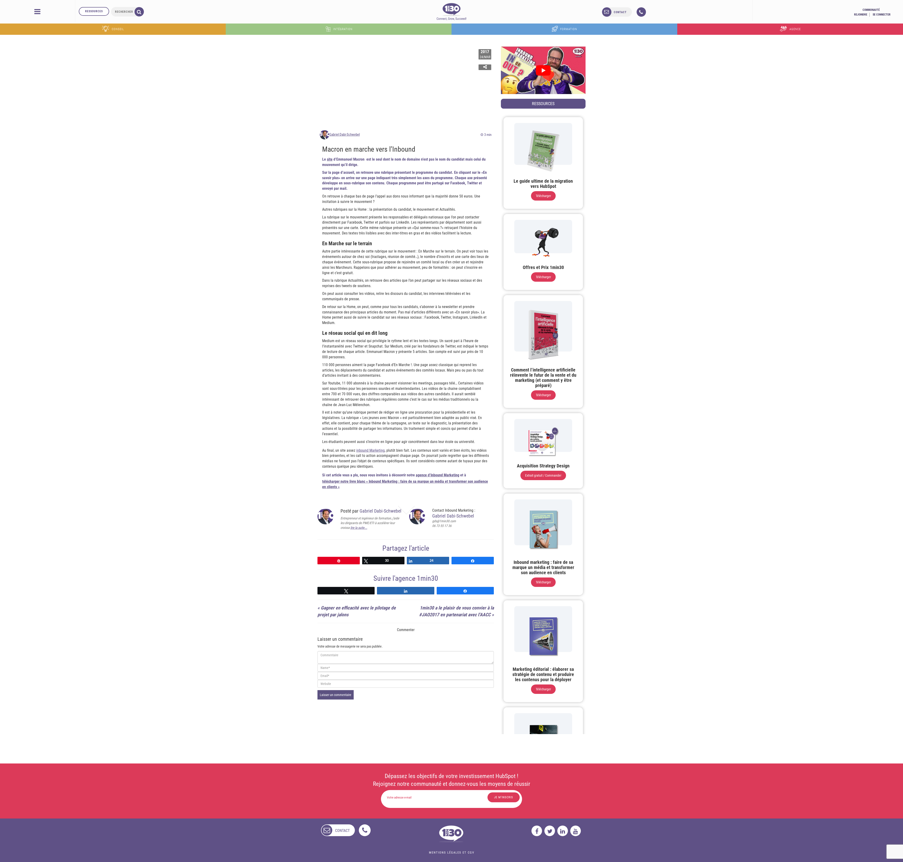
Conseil (118, 29)
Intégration (342, 29)
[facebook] (536, 831)
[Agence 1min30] (451, 11)
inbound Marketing (370, 450)
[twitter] (549, 831)
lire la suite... (358, 528)
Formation (568, 29)
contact (620, 12)
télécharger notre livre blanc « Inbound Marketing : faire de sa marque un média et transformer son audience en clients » (405, 484)
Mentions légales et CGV (451, 852)
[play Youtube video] (543, 70)
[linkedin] (562, 831)
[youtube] (575, 831)
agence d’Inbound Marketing (437, 475)
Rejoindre (860, 14)
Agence (795, 29)
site (330, 159)
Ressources (94, 11)
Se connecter (882, 14)
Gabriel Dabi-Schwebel (344, 134)
